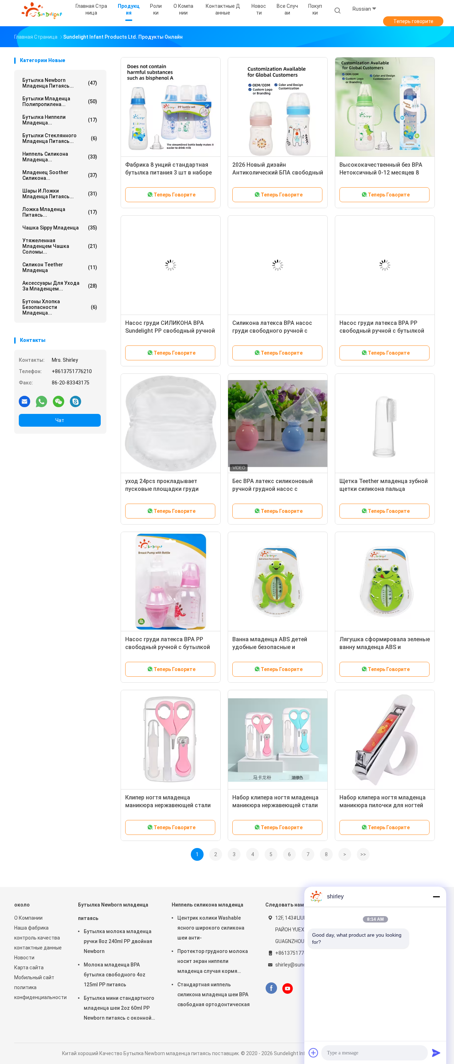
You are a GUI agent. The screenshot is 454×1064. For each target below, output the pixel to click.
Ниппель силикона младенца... (59, 156)
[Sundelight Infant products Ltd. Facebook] (271, 988)
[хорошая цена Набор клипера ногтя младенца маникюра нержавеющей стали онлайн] (277, 739)
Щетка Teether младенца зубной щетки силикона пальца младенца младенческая (383, 489)
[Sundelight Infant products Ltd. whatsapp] (41, 401)
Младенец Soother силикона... (59, 175)
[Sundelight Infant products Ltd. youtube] (288, 988)
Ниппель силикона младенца (207, 905)
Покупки (315, 9)
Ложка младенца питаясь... (59, 212)
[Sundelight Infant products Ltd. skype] (75, 401)
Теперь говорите (413, 21)
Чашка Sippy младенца (59, 228)
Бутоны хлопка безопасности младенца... (59, 307)
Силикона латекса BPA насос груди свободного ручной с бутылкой (272, 331)
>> (363, 854)
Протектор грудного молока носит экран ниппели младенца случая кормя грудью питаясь (212, 962)
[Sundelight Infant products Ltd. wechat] (58, 401)
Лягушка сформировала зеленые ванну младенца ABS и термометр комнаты (384, 647)
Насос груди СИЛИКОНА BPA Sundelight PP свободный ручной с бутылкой (170, 331)
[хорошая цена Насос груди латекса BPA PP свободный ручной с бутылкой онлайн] (384, 265)
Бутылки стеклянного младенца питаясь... (59, 138)
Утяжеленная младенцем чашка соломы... (59, 246)
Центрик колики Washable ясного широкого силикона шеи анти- (210, 928)
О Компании (28, 918)
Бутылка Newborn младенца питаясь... (59, 83)
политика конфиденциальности (39, 992)
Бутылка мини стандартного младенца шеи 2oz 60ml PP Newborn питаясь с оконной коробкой (119, 1009)
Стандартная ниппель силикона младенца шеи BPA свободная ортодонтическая (213, 994)
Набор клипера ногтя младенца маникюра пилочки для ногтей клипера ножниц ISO (382, 805)
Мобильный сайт (34, 977)
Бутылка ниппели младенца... (59, 120)
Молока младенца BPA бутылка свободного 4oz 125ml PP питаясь (114, 974)
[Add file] (314, 1052)
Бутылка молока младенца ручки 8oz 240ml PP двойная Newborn (118, 941)
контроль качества (37, 938)
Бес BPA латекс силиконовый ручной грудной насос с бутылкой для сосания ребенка (275, 489)
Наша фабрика (31, 928)
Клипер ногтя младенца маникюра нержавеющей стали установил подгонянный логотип (170, 805)
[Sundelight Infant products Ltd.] (42, 10)
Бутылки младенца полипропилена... (59, 101)
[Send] (436, 1052)
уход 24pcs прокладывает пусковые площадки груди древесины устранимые (162, 489)
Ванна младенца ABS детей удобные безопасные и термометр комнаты (269, 647)
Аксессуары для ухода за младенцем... (59, 286)
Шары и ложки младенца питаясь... (59, 193)
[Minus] (436, 896)
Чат (59, 420)
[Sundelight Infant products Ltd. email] (24, 401)
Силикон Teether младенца (59, 267)
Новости (24, 957)
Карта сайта (29, 967)
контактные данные (38, 948)
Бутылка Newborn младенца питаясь (113, 911)
